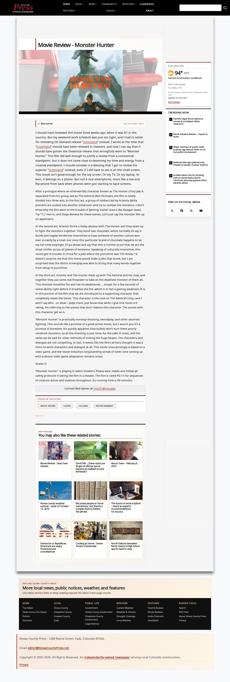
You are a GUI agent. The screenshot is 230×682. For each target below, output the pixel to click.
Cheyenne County (63, 611)
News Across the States (35, 611)
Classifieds (147, 4)
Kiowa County (61, 607)
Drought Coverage (125, 616)
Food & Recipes (155, 607)
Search (182, 607)
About (150, 10)
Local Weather (123, 620)
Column (83, 406)
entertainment (105, 406)
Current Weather (124, 607)
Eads (56, 620)
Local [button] (78, 4)
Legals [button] (110, 10)
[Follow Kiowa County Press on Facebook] (181, 210)
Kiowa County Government (99, 611)
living (67, 406)
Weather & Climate (125, 611)
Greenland (90, 142)
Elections (27, 620)
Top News (28, 607)
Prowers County (62, 616)
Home (66, 4)
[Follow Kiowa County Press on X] (172, 210)
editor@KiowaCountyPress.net (48, 648)
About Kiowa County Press (192, 616)
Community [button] (109, 4)
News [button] (92, 4)
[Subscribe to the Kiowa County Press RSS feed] (191, 210)
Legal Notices (92, 623)
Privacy (182, 620)
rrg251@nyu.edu (104, 388)
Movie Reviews (155, 611)
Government (91, 607)
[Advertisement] (188, 328)
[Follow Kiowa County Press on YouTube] (201, 210)
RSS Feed (183, 611)
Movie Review (48, 406)
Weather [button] (127, 4)
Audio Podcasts (156, 616)
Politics (26, 616)
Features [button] (68, 10)
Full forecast (174, 102)
